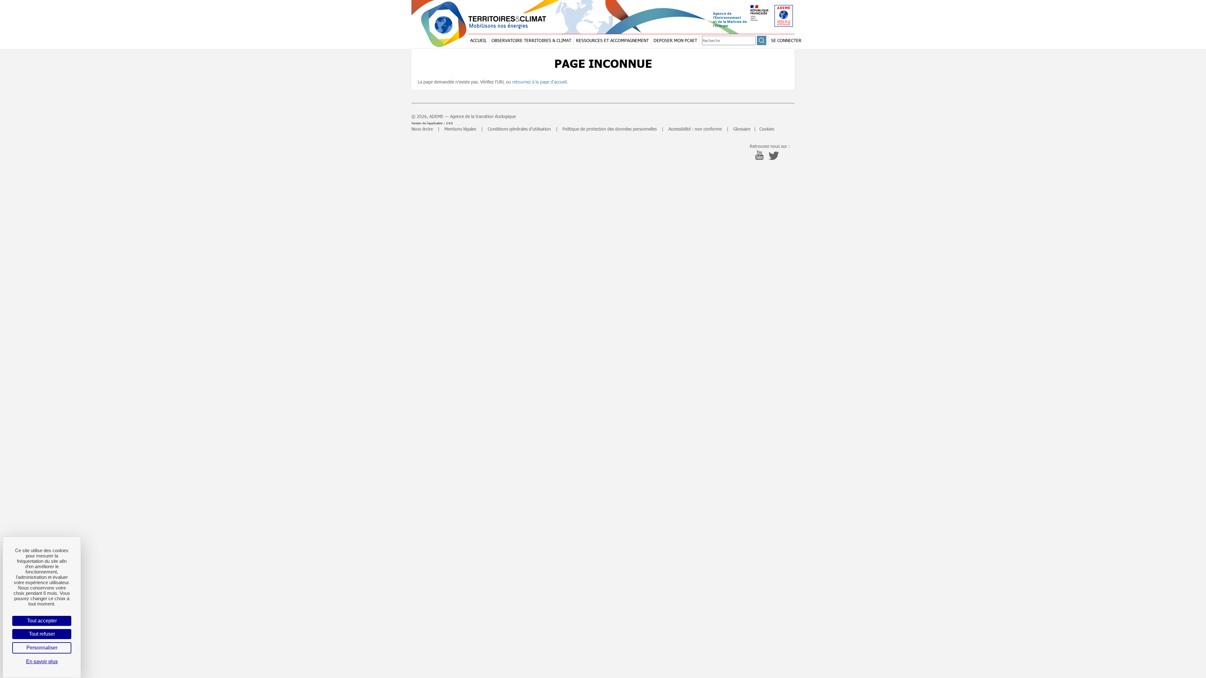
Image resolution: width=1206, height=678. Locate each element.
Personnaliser (41, 647)
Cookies (766, 129)
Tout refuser (42, 634)
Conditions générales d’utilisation (519, 129)
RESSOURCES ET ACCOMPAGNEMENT (612, 40)
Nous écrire (422, 129)
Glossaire (741, 129)
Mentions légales (460, 129)
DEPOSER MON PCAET (675, 40)
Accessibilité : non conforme (695, 129)
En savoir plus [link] (42, 661)
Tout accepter (42, 620)
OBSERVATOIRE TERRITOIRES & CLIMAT (531, 40)
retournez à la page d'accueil (539, 81)
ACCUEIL (478, 40)
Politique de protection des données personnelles (609, 129)
